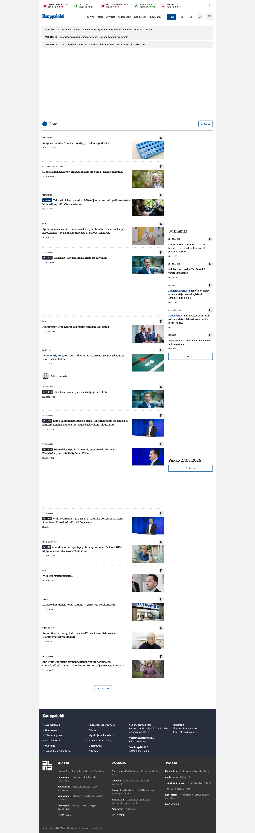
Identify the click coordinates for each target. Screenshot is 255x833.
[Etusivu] (53, 16)
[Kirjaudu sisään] (200, 16)
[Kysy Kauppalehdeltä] (191, 16)
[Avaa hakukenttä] (182, 16)
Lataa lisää (101, 688)
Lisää (192, 356)
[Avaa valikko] (209, 5)
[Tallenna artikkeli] (161, 137)
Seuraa (207, 124)
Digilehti (192, 468)
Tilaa (172, 16)
